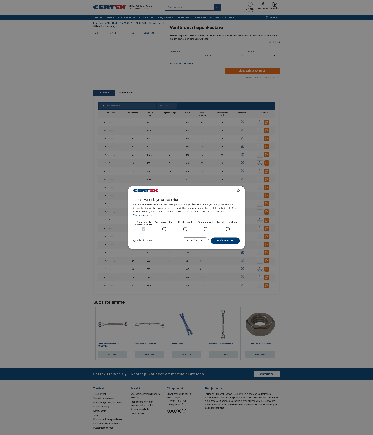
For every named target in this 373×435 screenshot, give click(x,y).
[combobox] (238, 190)
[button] (142, 240)
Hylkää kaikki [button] (195, 240)
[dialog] (186, 217)
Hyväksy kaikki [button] (225, 240)
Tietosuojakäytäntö (142, 215)
